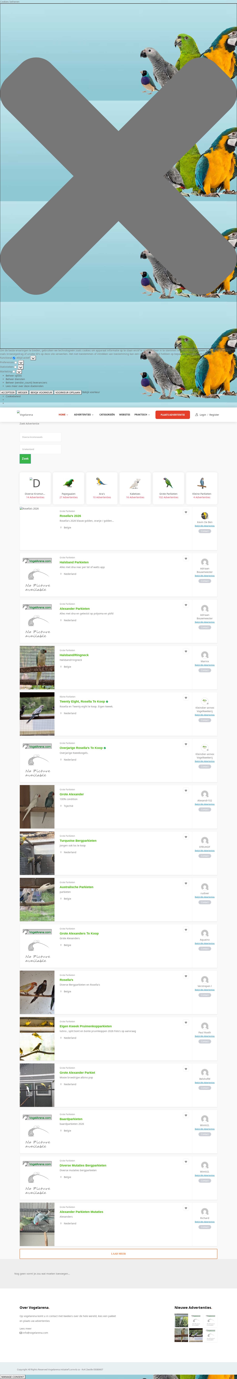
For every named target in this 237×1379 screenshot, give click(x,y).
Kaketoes (135, 495)
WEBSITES (124, 414)
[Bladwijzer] (186, 512)
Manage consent (12, 1376)
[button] (118, 176)
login (203, 414)
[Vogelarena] (25, 414)
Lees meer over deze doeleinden (25, 386)
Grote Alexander (72, 794)
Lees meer (26, 1328)
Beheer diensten (15, 379)
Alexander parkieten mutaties (81, 1212)
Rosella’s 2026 (70, 516)
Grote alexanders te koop (79, 933)
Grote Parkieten (168, 495)
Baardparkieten (71, 1119)
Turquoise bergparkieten (78, 840)
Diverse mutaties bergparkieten (83, 1165)
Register (214, 414)
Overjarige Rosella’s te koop (81, 748)
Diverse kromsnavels (35, 495)
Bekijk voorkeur (41, 392)
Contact (205, 531)
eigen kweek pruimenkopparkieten (86, 1026)
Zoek (25, 458)
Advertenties (82, 414)
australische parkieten (76, 887)
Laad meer (118, 1253)
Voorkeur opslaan (68, 392)
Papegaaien (69, 495)
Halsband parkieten (74, 562)
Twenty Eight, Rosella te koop (82, 701)
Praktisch (140, 414)
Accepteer (8, 392)
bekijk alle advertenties (205, 526)
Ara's (102, 495)
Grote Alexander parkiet (77, 1072)
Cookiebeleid (13, 396)
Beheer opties (14, 375)
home (62, 414)
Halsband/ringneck (74, 655)
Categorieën (107, 414)
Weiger (22, 392)
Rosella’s (66, 980)
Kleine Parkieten (201, 495)
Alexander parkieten (75, 608)
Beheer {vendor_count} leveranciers (26, 382)
